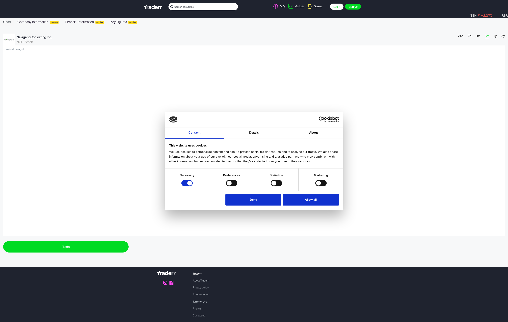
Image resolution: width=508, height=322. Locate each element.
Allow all (311, 199)
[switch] (231, 183)
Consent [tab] (194, 132)
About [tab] (313, 132)
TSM (475, 15)
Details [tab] (254, 132)
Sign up (353, 6)
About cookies (201, 294)
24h (460, 36)
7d (469, 36)
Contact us (199, 315)
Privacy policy (201, 287)
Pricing (197, 308)
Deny (253, 199)
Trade (66, 247)
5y (503, 36)
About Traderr (201, 280)
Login (336, 6)
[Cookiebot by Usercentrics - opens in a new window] (321, 119)
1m (478, 36)
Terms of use (200, 301)
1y (495, 36)
